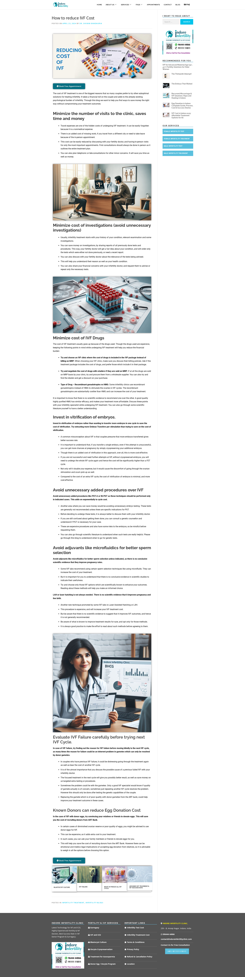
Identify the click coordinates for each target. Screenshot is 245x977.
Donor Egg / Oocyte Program (103, 964)
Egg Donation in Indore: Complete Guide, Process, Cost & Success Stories (182, 105)
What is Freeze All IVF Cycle (113, 887)
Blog (177, 5)
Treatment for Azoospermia (102, 956)
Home (99, 5)
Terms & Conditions (135, 942)
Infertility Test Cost (135, 927)
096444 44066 (168, 934)
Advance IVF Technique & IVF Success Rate (139, 887)
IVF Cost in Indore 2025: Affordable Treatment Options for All (181, 115)
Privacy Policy (132, 949)
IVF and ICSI (95, 935)
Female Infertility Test (174, 131)
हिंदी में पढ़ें (187, 5)
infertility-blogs (94, 903)
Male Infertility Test (173, 146)
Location (130, 964)
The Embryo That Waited (182, 84)
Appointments (153, 5)
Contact (168, 5)
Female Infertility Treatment (177, 139)
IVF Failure (83, 887)
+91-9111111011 (177, 951)
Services (125, 5)
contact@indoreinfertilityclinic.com (176, 939)
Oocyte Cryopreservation (101, 949)
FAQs (138, 5)
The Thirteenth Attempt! (182, 74)
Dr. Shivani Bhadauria (90, 23)
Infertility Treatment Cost (138, 935)
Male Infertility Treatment (176, 153)
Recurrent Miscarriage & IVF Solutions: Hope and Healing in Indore (182, 96)
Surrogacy (94, 927)
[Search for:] (171, 22)
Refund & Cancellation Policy (139, 956)
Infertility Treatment (73, 903)
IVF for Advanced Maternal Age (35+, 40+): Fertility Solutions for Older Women (177, 67)
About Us (110, 5)
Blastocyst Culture (62, 887)
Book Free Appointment (70, 86)
